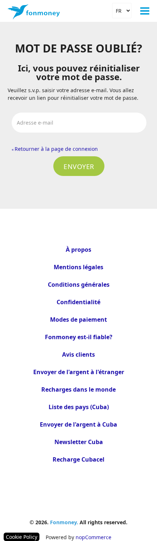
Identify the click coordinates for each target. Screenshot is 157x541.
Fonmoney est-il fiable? (78, 337)
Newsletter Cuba (78, 442)
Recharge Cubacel (78, 459)
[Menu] (144, 11)
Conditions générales (79, 285)
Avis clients (78, 354)
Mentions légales (78, 267)
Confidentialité (78, 302)
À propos (78, 250)
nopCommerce (93, 537)
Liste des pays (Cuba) (79, 407)
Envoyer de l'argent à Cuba (78, 424)
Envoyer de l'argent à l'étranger (78, 372)
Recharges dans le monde (78, 389)
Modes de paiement (78, 319)
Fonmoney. (64, 522)
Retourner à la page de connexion (55, 148)
